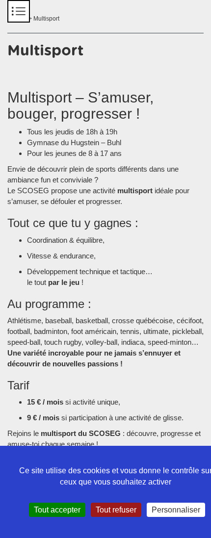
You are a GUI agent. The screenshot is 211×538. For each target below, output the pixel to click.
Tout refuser (116, 510)
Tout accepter (57, 510)
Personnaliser (176, 510)
